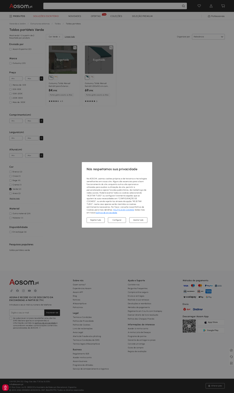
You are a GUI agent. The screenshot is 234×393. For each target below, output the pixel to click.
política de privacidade (106, 213)
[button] (5, 388)
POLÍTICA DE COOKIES (123, 210)
